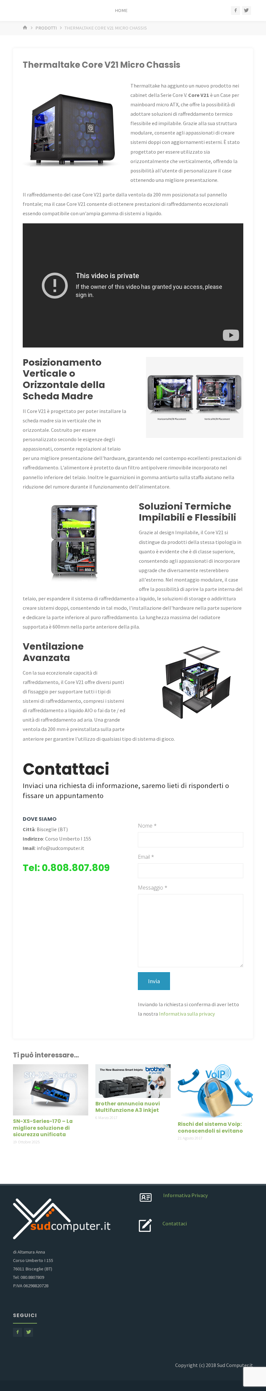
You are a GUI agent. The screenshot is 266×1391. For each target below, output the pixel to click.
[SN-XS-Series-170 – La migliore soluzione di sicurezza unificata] (50, 1089)
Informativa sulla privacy (187, 1013)
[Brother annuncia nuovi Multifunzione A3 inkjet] (133, 1080)
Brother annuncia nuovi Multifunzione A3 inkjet (127, 1107)
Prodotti (46, 28)
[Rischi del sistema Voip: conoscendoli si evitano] (215, 1090)
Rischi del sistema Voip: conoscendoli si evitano (210, 1127)
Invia (154, 981)
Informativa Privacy (185, 1195)
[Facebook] (235, 10)
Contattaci (175, 1223)
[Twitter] (246, 10)
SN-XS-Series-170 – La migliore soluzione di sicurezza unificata (43, 1127)
